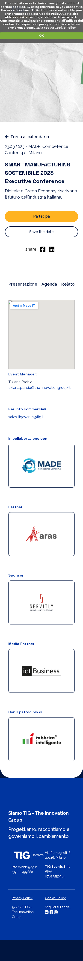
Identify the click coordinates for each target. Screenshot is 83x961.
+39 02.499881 (22, 872)
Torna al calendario (29, 136)
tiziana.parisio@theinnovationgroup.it (39, 387)
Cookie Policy (49, 14)
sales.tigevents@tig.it (26, 417)
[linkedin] (51, 249)
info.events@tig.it (24, 867)
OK (41, 35)
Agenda (49, 284)
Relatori (69, 284)
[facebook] (42, 249)
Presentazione (22, 284)
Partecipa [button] (41, 216)
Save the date (41, 232)
